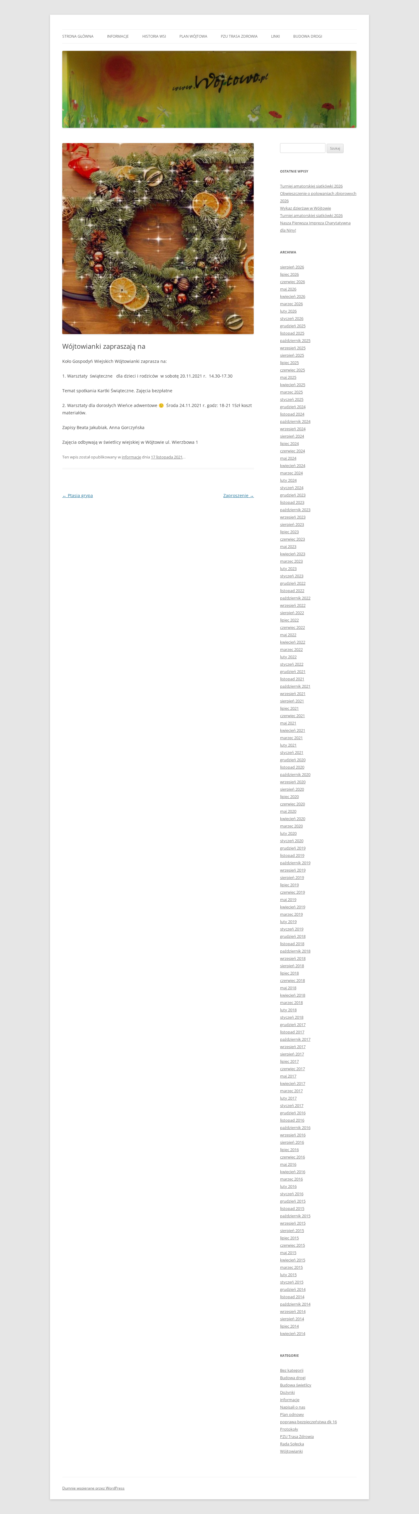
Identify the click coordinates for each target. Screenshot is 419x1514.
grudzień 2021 (293, 671)
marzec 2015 (291, 1267)
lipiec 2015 (289, 1238)
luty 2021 (288, 745)
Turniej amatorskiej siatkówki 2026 (311, 186)
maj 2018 (288, 988)
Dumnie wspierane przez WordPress (93, 1488)
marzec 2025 (291, 392)
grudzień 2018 (293, 936)
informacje (118, 36)
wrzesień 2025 (293, 348)
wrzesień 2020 (293, 782)
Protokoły (289, 1429)
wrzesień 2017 (293, 1046)
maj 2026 (288, 289)
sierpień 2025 (292, 355)
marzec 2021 (291, 737)
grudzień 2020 (293, 760)
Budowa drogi (307, 36)
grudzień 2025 (293, 326)
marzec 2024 (291, 473)
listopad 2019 (292, 855)
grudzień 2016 (293, 1113)
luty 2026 (288, 311)
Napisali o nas (292, 1407)
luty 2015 (288, 1274)
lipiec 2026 (289, 274)
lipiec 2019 (289, 885)
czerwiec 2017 (292, 1068)
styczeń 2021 (291, 752)
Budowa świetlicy (295, 1385)
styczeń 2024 (291, 487)
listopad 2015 (292, 1208)
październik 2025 (295, 340)
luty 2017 (288, 1098)
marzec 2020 (291, 826)
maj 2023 (288, 546)
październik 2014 (295, 1304)
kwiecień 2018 (292, 995)
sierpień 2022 (292, 612)
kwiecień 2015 (292, 1260)
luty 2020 (288, 833)
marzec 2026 (291, 303)
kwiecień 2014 (292, 1333)
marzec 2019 (291, 914)
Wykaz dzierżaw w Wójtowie (305, 208)
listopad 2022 (292, 590)
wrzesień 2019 (293, 870)
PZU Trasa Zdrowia (239, 36)
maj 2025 (288, 377)
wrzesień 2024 (293, 429)
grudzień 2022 (293, 583)
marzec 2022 (291, 649)
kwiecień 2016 (292, 1171)
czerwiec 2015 (292, 1245)
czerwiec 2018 (292, 980)
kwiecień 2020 (292, 818)
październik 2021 (295, 686)
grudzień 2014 (293, 1289)
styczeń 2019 (291, 929)
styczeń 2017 (291, 1105)
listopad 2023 (292, 502)
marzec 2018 (291, 1002)
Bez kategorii (291, 1370)
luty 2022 (288, 657)
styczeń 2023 (291, 576)
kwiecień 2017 (292, 1083)
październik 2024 (295, 421)
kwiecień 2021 (292, 730)
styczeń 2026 (291, 318)
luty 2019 (288, 921)
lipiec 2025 (289, 362)
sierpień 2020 (292, 789)
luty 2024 (288, 480)
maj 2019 (288, 899)
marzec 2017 (291, 1091)
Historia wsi (154, 36)
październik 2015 (295, 1216)
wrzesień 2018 (293, 958)
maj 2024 (288, 458)
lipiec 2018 (289, 973)
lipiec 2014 (289, 1326)
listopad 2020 (292, 767)
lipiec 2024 (289, 443)
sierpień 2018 (292, 965)
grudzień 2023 (293, 495)
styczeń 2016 (291, 1193)
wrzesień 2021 (293, 693)
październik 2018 (295, 951)
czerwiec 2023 (292, 539)
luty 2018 (288, 1010)
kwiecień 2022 (292, 642)
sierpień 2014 (292, 1319)
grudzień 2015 (293, 1201)
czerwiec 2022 (292, 627)
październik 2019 (295, 862)
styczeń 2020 (291, 840)
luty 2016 (288, 1186)
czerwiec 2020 (292, 804)
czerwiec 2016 (292, 1157)
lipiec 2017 (289, 1061)
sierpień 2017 (292, 1054)
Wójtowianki (291, 1451)
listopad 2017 (292, 1032)
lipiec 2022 (289, 620)
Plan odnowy (292, 1414)
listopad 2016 (292, 1120)
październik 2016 (295, 1127)
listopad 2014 (292, 1296)
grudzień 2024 (293, 406)
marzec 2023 (291, 561)
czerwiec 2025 (292, 370)
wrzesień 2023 (293, 517)
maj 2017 (288, 1076)
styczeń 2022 (291, 664)
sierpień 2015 (292, 1230)
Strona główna (78, 36)
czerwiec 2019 (292, 892)
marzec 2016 (291, 1179)
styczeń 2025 (291, 399)
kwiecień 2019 (292, 907)
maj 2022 (288, 634)
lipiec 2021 (289, 708)
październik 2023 (295, 509)
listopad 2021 (292, 679)
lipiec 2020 (289, 796)
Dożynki (287, 1392)
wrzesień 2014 (293, 1311)
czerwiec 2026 (292, 281)
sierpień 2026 (292, 267)
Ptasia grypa (77, 495)
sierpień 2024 (292, 436)
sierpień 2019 (292, 877)
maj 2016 (288, 1164)
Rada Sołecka (292, 1444)
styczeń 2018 (291, 1017)
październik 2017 (295, 1039)
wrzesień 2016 (293, 1135)
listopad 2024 (292, 414)
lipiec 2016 (289, 1149)
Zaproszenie (238, 495)
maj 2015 (288, 1252)
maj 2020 (288, 811)
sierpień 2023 (292, 524)
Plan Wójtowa (193, 36)
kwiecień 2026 (292, 296)
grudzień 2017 (293, 1024)
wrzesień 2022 (293, 605)
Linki (275, 36)
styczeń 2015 (291, 1282)
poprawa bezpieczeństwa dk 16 (308, 1422)
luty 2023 (288, 568)
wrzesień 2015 (293, 1223)
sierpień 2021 (292, 701)
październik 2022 (295, 598)
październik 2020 (295, 774)
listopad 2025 (292, 333)
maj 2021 (288, 723)
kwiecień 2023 (292, 554)
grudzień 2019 (293, 848)
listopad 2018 (292, 943)
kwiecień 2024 (292, 465)
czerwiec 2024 (292, 451)
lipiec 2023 (289, 531)
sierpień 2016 (292, 1142)
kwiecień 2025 (292, 384)
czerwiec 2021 (292, 715)
